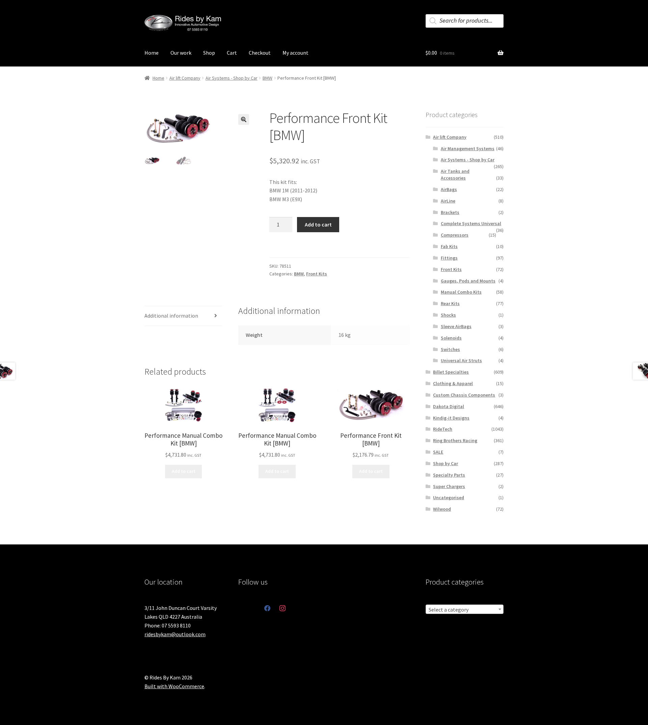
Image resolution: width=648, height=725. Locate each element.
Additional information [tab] (171, 315)
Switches (450, 349)
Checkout (260, 52)
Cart (232, 52)
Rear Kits (450, 303)
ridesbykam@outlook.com (175, 634)
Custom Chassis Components (464, 395)
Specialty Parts (449, 475)
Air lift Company (184, 78)
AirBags (449, 189)
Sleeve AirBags (456, 326)
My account (295, 52)
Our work (180, 52)
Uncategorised (448, 497)
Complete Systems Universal (471, 223)
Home (151, 52)
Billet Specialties (451, 372)
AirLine (448, 201)
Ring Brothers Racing (455, 440)
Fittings (449, 258)
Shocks (448, 315)
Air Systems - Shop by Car (232, 78)
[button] (243, 119)
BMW (267, 78)
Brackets (450, 212)
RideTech (442, 429)
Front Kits (316, 274)
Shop (209, 52)
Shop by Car (445, 463)
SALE (438, 452)
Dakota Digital (448, 406)
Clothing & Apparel (453, 383)
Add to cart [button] (183, 471)
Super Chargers (449, 486)
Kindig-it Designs (451, 418)
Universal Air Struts (461, 360)
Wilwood (442, 509)
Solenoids (451, 338)
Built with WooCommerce (174, 686)
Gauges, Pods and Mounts (468, 281)
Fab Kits (449, 246)
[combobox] (465, 609)
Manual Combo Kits (461, 292)
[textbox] (464, 609)
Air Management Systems (467, 148)
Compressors (454, 235)
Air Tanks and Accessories (455, 174)
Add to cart (318, 224)
